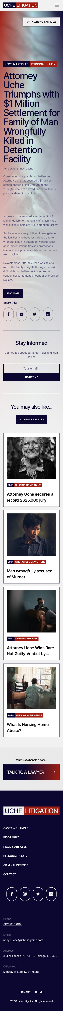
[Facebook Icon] (8, 314)
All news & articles (31, 419)
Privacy (25, 992)
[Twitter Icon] (35, 314)
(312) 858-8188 (12, 924)
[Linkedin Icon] (48, 314)
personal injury (15, 856)
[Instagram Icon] (25, 894)
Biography (11, 837)
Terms (39, 992)
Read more (13, 293)
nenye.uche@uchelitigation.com (23, 940)
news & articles (15, 846)
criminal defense (15, 865)
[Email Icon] (21, 314)
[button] (56, 5)
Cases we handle (15, 828)
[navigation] (25, 5)
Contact (9, 874)
